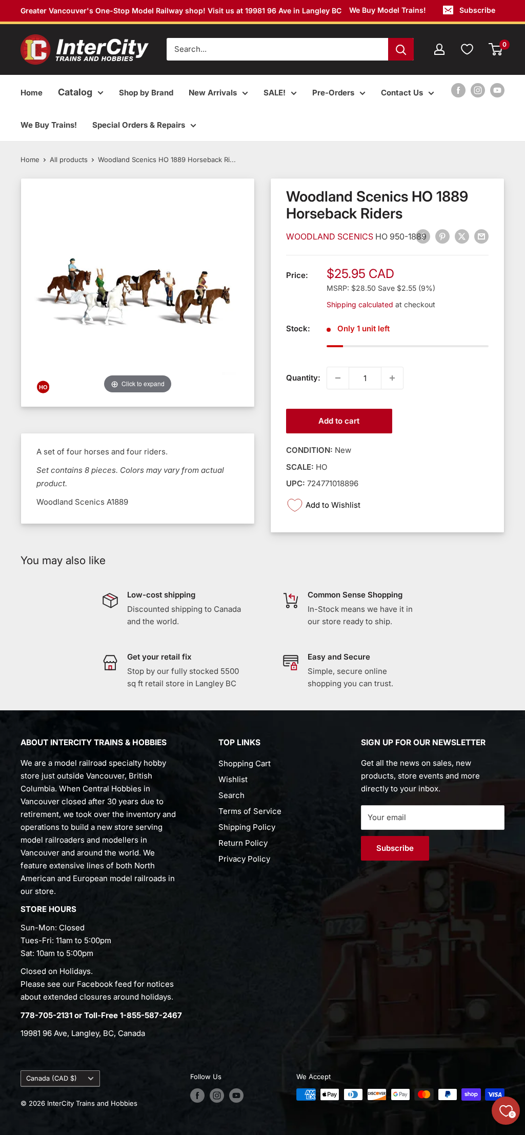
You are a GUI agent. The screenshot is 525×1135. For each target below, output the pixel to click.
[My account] (439, 49)
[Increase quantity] (392, 378)
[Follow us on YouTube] (497, 90)
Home (32, 92)
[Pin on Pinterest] (442, 236)
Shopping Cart (244, 763)
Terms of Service (249, 811)
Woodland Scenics (330, 236)
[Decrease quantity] (338, 378)
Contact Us (402, 92)
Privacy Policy (244, 859)
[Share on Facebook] (423, 236)
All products (69, 159)
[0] (496, 49)
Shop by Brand (146, 92)
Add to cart (338, 421)
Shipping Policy (246, 827)
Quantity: (303, 378)
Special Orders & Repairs (138, 125)
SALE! (275, 92)
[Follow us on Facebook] (458, 90)
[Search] (401, 49)
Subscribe (477, 10)
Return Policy (243, 843)
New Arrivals (213, 92)
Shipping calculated (360, 304)
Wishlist (233, 779)
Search (231, 795)
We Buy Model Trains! (387, 10)
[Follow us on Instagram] (478, 90)
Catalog (75, 92)
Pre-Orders (333, 92)
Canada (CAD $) (51, 1078)
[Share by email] (481, 236)
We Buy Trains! (49, 125)
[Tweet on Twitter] (462, 236)
